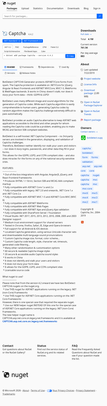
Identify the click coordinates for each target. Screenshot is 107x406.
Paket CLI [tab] (55, 47)
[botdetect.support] (83, 137)
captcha (86, 148)
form (85, 157)
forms (95, 157)
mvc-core (87, 188)
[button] (70, 56)
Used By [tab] (65, 67)
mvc (95, 184)
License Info (90, 84)
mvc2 (85, 202)
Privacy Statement (85, 390)
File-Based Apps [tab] (30, 51)
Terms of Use (38, 390)
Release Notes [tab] (29, 73)
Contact (8, 346)
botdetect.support (96, 137)
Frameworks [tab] (28, 67)
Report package (92, 119)
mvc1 (94, 202)
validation (87, 161)
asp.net (86, 166)
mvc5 (94, 193)
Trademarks (9, 394)
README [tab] (11, 67)
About (26, 390)
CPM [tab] (45, 47)
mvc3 (94, 197)
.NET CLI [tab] (7, 47)
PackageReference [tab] (30, 47)
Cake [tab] (43, 51)
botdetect (87, 152)
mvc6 (85, 193)
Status (41, 346)
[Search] (100, 16)
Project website (92, 78)
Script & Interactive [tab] (12, 51)
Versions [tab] (11, 73)
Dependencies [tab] (47, 67)
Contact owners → (89, 131)
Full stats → (86, 34)
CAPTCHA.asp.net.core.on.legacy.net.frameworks (30, 321)
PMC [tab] (17, 47)
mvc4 (85, 197)
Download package (89, 92)
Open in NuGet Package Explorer (93, 104)
